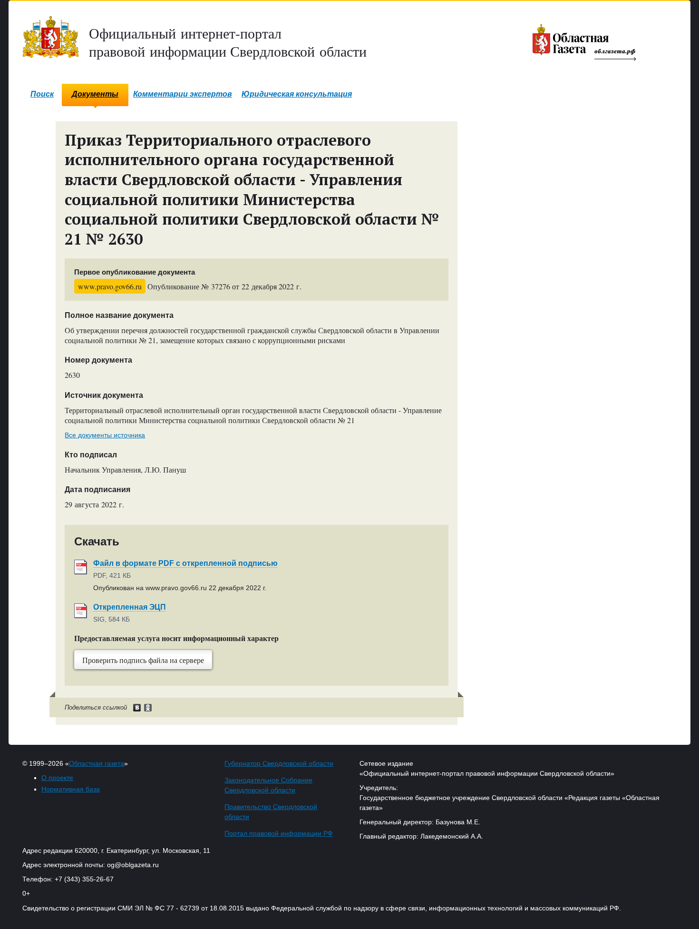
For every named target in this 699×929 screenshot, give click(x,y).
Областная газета (96, 763)
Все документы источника (105, 435)
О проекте (57, 777)
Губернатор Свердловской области (278, 763)
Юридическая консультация (297, 94)
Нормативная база (70, 789)
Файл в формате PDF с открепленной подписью (185, 563)
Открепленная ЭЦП (129, 607)
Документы (95, 94)
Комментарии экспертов (182, 94)
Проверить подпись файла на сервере (143, 660)
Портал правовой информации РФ (278, 833)
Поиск (42, 94)
